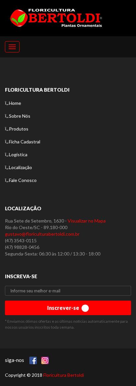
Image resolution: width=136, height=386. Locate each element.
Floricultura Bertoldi (63, 375)
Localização (20, 167)
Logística (18, 154)
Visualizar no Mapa (87, 220)
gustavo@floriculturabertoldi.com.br (42, 234)
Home (15, 103)
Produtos (18, 129)
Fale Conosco (23, 180)
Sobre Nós (19, 116)
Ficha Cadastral (24, 141)
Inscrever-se (63, 308)
